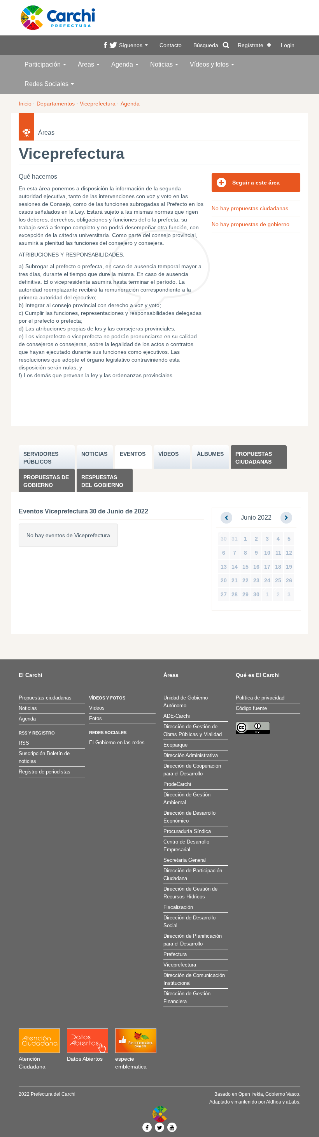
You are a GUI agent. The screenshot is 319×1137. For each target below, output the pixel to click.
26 (289, 580)
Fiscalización (178, 907)
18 (278, 567)
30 (224, 539)
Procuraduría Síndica (187, 831)
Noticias (162, 64)
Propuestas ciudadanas (253, 458)
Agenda (123, 64)
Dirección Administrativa (190, 755)
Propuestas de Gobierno (46, 481)
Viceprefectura (98, 103)
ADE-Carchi (176, 716)
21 (234, 580)
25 (278, 580)
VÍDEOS (168, 454)
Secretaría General (184, 860)
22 (245, 580)
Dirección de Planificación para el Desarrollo (192, 940)
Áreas (87, 64)
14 (234, 567)
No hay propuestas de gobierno (250, 224)
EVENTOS (132, 454)
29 (245, 594)
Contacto (171, 45)
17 (267, 567)
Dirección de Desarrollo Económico (189, 817)
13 (224, 567)
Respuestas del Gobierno (102, 481)
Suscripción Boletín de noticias (44, 757)
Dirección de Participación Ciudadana (192, 874)
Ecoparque (175, 745)
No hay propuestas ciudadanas (250, 208)
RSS (24, 743)
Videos (97, 708)
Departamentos (56, 103)
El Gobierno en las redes (117, 742)
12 (289, 553)
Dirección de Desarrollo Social (189, 921)
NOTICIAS (94, 454)
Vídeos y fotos (210, 64)
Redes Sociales (47, 84)
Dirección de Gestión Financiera (186, 997)
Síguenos (131, 45)
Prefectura (175, 954)
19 (289, 567)
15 (245, 567)
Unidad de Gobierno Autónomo (185, 701)
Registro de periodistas (44, 772)
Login (287, 45)
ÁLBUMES (210, 454)
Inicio (25, 103)
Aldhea (273, 1102)
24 (267, 580)
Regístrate (250, 45)
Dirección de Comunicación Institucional (194, 979)
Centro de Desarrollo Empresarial (186, 845)
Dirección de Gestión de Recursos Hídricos (190, 893)
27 (224, 594)
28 (234, 594)
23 (256, 580)
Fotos (95, 718)
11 (278, 553)
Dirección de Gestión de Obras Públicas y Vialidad (192, 730)
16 (256, 567)
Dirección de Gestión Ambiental (186, 798)
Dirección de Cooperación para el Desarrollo (192, 770)
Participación (43, 64)
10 (267, 553)
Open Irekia (250, 1094)
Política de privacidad (260, 698)
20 (224, 580)
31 (234, 539)
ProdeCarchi (177, 784)
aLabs (292, 1102)
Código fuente (251, 708)
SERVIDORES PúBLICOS (40, 458)
